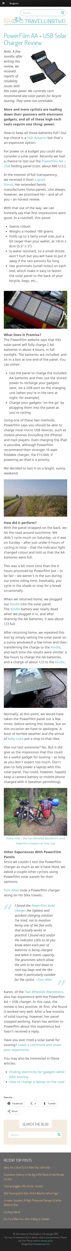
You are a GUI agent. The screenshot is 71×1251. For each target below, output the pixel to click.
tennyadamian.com (41, 1244)
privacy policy (47, 1240)
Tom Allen (11, 890)
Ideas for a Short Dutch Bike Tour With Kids (27, 1167)
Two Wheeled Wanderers (44, 992)
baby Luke (15, 738)
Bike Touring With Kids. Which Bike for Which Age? (31, 1193)
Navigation (14, 3)
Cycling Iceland (12, 1212)
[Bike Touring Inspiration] (35, 22)
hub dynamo (37, 137)
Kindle (15, 604)
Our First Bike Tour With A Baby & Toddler (26, 1219)
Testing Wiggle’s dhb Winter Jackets (23, 1186)
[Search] (62, 12)
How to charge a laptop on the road (36, 1082)
